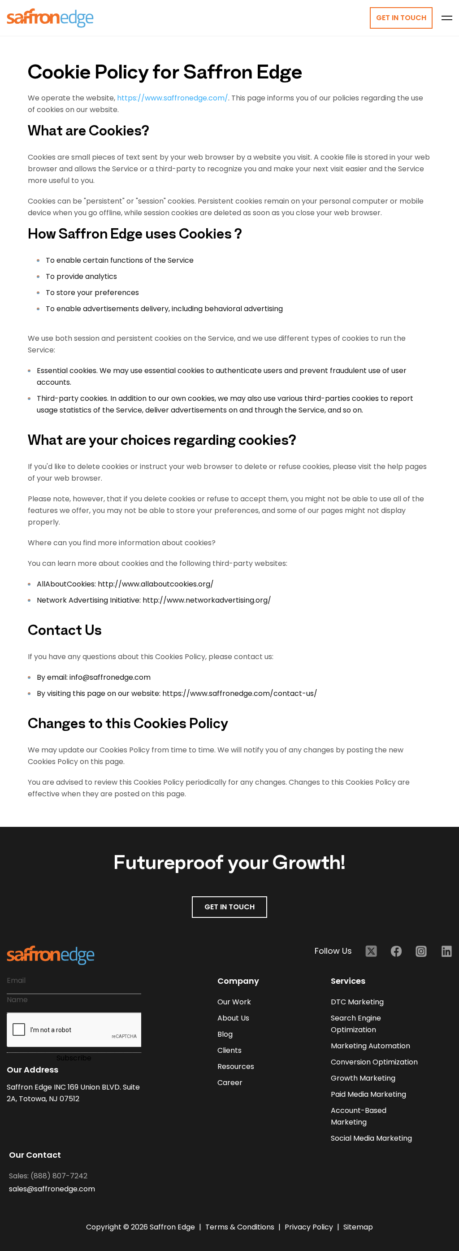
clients (229, 1050)
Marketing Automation (370, 1046)
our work (234, 1002)
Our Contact (35, 1154)
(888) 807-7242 (58, 1176)
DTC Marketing (357, 1002)
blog (225, 1034)
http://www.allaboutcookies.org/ (156, 584)
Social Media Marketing (371, 1138)
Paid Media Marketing (368, 1094)
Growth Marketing (363, 1078)
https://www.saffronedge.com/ (172, 98)
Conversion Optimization (374, 1062)
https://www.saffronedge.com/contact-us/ (238, 693)
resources (235, 1066)
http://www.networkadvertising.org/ (206, 600)
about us (233, 1018)
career (229, 1082)
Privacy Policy (310, 1227)
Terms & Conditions (240, 1227)
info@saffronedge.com (109, 677)
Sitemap (358, 1227)
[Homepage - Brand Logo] (50, 18)
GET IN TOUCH (229, 907)
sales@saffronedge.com (52, 1189)
